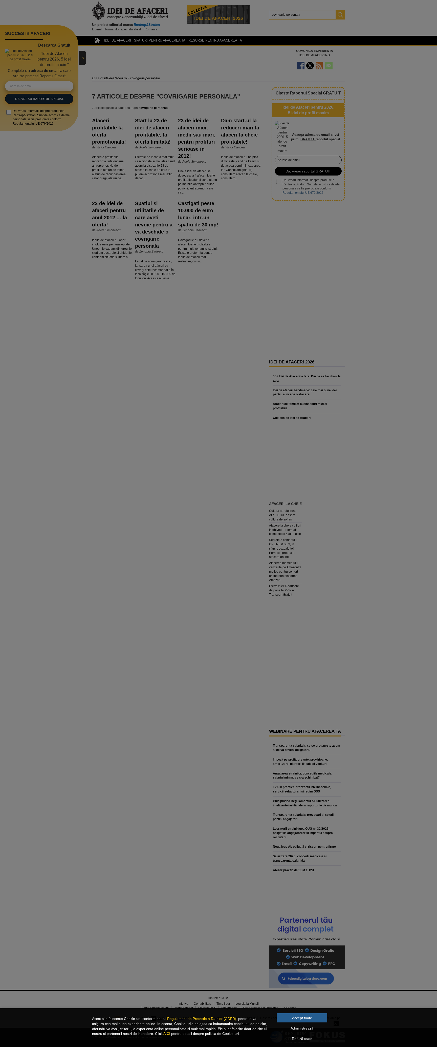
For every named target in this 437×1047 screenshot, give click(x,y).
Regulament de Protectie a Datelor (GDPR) (201, 1019)
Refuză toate (302, 1039)
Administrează (302, 1028)
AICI (166, 1034)
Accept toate (302, 1018)
